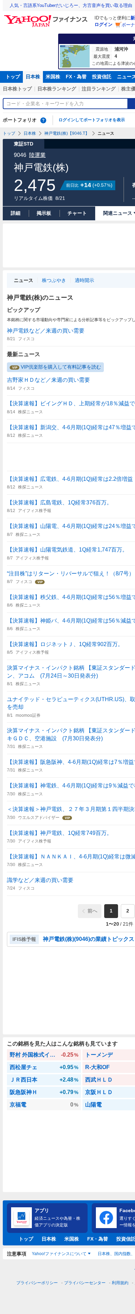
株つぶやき (54, 280)
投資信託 (101, 76)
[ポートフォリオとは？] (43, 120)
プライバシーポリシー (37, 1282)
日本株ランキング (56, 88)
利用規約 (120, 1282)
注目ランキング (99, 88)
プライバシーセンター (85, 1282)
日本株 (33, 76)
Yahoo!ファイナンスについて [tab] (59, 1253)
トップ (13, 76)
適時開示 (84, 280)
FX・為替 (76, 76)
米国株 (53, 76)
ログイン (103, 24)
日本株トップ (17, 88)
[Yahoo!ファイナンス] (47, 17)
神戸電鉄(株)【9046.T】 (66, 133)
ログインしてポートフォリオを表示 (91, 119)
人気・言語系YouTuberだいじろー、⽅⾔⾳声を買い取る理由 (71, 5)
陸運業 (37, 155)
